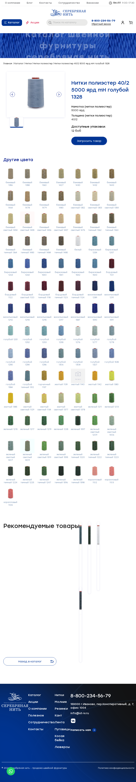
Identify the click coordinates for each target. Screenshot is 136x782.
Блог (30, 2)
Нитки (59, 695)
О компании (12, 2)
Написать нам (80, 730)
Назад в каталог (30, 661)
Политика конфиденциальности (116, 768)
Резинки (61, 708)
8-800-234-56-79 (103, 20)
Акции (34, 22)
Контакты (45, 2)
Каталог (14, 22)
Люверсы (62, 747)
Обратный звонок (101, 24)
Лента (60, 722)
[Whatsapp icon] (11, 771)
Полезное (36, 715)
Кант (58, 715)
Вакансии (93, 2)
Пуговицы (62, 729)
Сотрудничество (69, 2)
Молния (61, 702)
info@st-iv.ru (79, 713)
